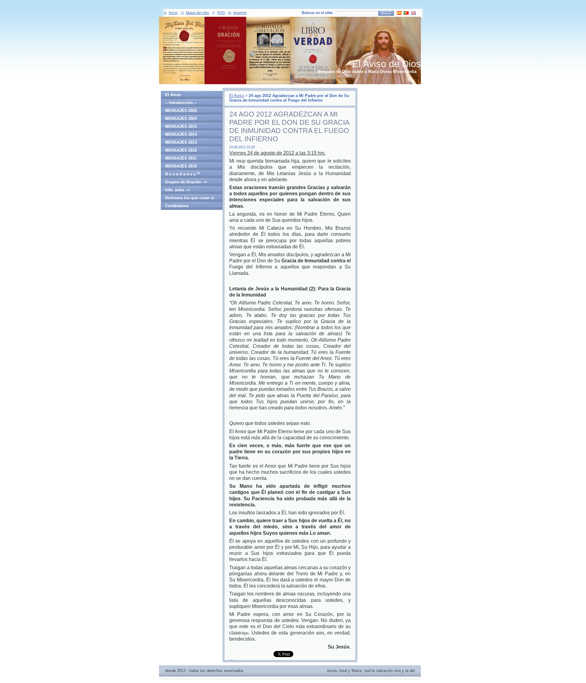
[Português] (406, 12)
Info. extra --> (177, 190)
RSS (221, 13)
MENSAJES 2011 (181, 158)
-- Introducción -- (181, 102)
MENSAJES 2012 (181, 150)
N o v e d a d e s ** (182, 174)
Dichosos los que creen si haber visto (189, 199)
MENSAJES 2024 (181, 118)
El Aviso (236, 95)
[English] (413, 12)
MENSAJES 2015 (181, 126)
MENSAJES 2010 (181, 166)
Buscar (386, 13)
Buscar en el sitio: (317, 13)
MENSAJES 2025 (181, 110)
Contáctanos (177, 205)
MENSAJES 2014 (181, 134)
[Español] (399, 12)
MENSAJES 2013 (181, 142)
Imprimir (240, 13)
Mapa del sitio (197, 13)
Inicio (173, 13)
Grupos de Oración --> (186, 182)
